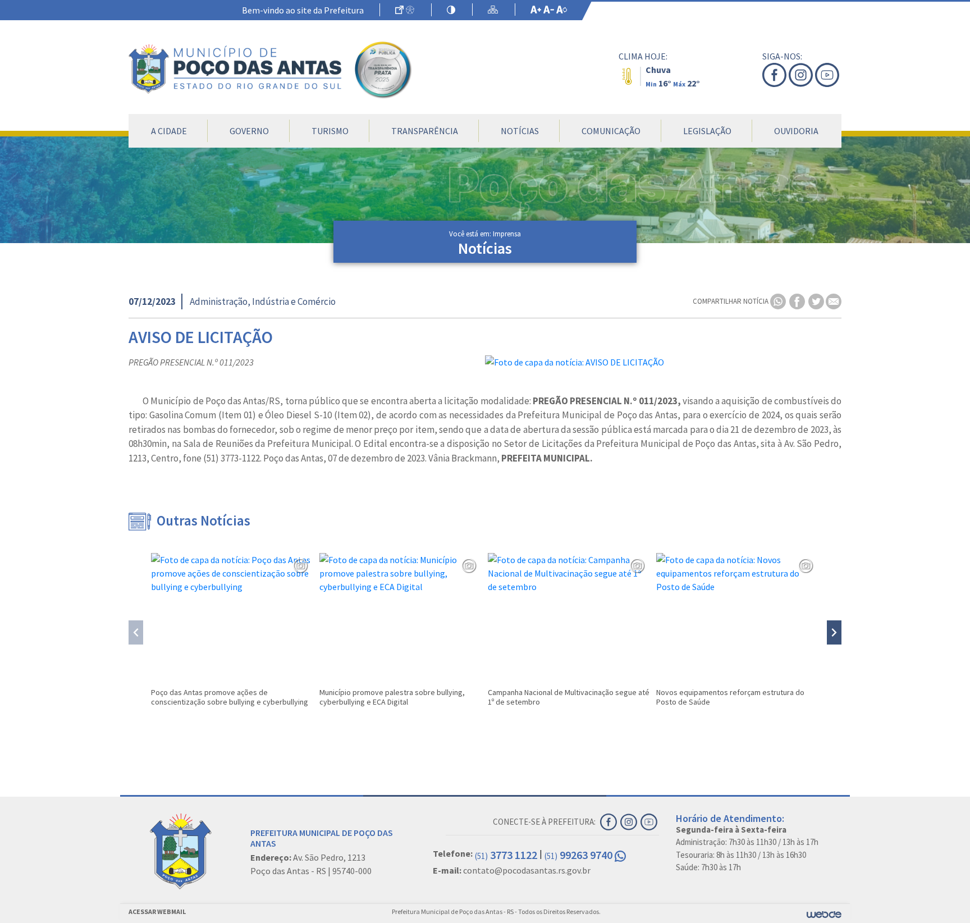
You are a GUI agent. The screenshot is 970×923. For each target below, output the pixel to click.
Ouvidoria (796, 130)
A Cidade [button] (169, 130)
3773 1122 (506, 855)
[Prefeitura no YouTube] (649, 820)
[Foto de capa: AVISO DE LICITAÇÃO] (663, 362)
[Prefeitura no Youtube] (828, 75)
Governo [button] (249, 130)
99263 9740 (580, 855)
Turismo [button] (330, 130)
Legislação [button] (707, 130)
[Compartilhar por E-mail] (833, 300)
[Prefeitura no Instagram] (802, 75)
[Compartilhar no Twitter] (817, 300)
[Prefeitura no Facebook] (775, 75)
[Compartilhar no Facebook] (798, 300)
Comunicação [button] (611, 130)
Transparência (424, 130)
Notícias (520, 130)
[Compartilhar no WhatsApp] (779, 300)
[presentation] (136, 632)
